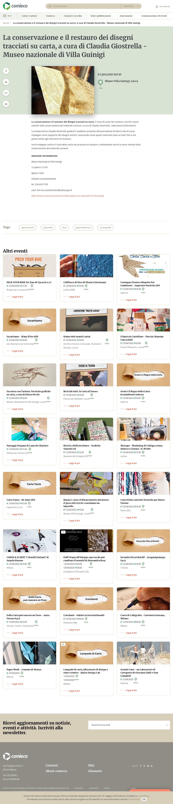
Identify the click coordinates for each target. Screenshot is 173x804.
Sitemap (107, 788)
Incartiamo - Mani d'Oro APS (22, 336)
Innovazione (126, 16)
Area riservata (164, 6)
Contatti (52, 765)
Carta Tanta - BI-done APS (21, 500)
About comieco (56, 771)
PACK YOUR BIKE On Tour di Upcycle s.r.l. (29, 282)
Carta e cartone (29, 16)
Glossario (95, 771)
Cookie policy (93, 788)
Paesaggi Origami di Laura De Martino (27, 445)
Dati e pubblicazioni (101, 16)
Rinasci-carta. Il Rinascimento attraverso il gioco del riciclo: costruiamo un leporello (86, 503)
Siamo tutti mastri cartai (76, 336)
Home (6, 22)
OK (144, 799)
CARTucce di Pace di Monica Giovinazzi (84, 282)
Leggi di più (17, 296)
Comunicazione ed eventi (154, 16)
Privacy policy (78, 788)
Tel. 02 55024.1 (10, 775)
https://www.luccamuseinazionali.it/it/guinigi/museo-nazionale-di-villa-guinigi (67, 195)
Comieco (50, 16)
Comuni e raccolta (73, 16)
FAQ (91, 765)
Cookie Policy (143, 796)
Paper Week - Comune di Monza (24, 669)
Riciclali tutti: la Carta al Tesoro (80, 391)
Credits (133, 788)
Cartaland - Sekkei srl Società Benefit (83, 615)
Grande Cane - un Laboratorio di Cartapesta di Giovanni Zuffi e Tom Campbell (139, 672)
